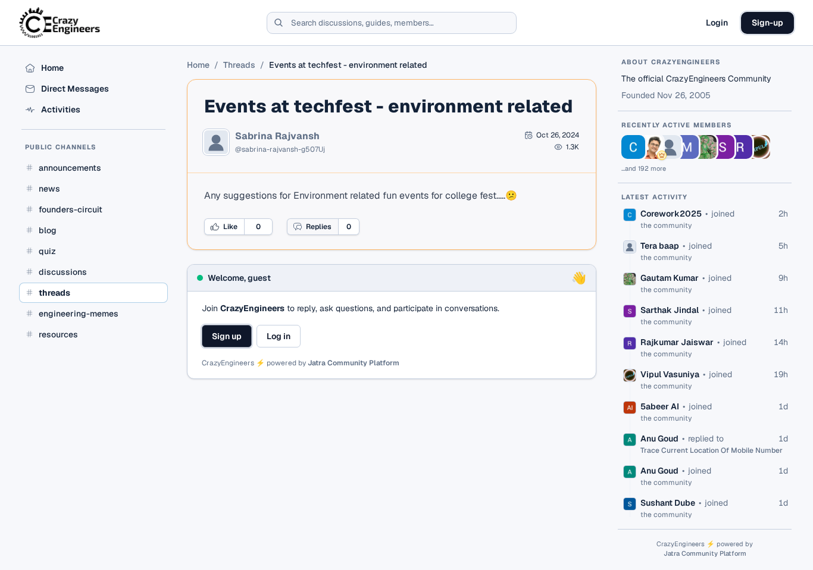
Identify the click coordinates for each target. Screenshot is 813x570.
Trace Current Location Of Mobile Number (711, 450)
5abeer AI (659, 406)
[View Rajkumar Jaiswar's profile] (740, 147)
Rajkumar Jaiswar (677, 342)
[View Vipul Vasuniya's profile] (758, 147)
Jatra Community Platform (353, 363)
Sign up (227, 336)
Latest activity (654, 197)
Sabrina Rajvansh (277, 136)
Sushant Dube (667, 502)
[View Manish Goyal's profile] (687, 147)
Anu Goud (659, 438)
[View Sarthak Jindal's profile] (722, 147)
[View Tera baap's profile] (669, 147)
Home (198, 64)
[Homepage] (60, 22)
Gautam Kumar (669, 278)
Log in (278, 336)
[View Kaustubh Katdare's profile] (651, 147)
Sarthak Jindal (669, 310)
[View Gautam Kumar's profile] (705, 147)
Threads (239, 64)
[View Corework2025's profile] (633, 147)
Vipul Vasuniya (669, 374)
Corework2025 (671, 213)
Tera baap (659, 245)
